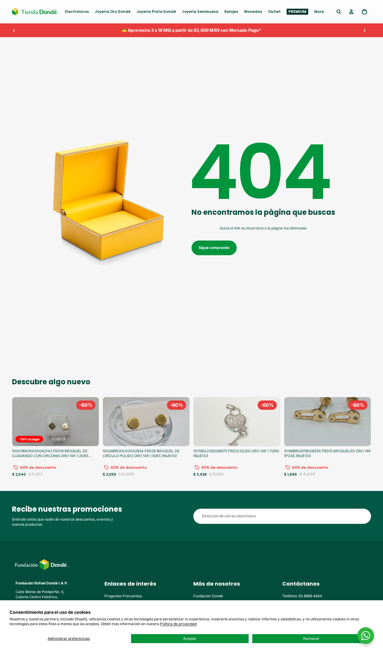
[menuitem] (77, 11)
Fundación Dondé (208, 596)
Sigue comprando (214, 247)
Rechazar (311, 638)
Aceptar (190, 638)
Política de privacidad (178, 624)
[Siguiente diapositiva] (364, 30)
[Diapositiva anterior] (14, 30)
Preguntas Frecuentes (123, 596)
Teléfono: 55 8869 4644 (302, 596)
